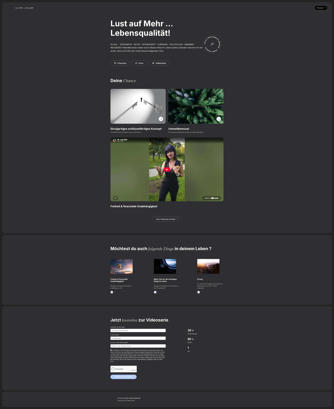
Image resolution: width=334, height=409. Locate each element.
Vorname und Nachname (118, 327)
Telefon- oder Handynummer (119, 342)
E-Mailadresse (115, 335)
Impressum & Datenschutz (126, 400)
